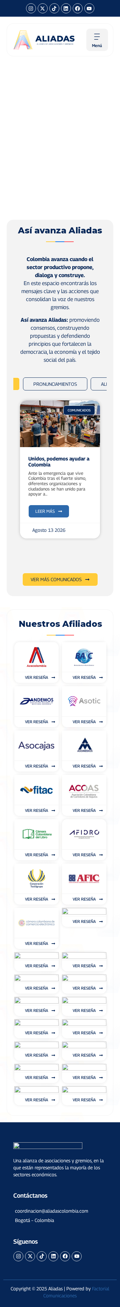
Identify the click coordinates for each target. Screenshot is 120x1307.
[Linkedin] (66, 8)
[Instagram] (31, 8)
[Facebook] (78, 8)
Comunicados (79, 410)
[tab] (55, 383)
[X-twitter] (43, 8)
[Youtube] (89, 8)
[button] (60, 1211)
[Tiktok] (54, 8)
